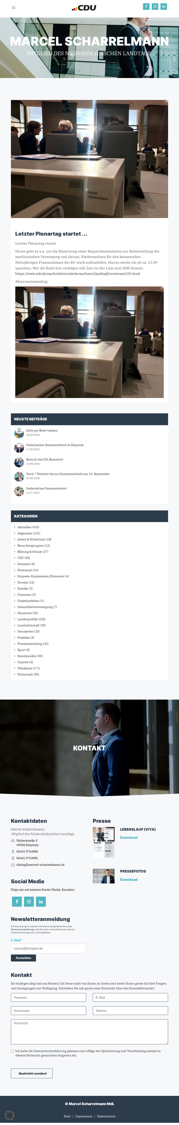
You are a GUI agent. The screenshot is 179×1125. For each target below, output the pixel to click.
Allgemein (24, 533)
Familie (22, 588)
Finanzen (24, 595)
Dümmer (23, 564)
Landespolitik (27, 619)
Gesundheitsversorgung (35, 607)
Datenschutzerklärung (22, 929)
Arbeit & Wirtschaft (31, 539)
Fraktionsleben (28, 601)
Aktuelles (24, 527)
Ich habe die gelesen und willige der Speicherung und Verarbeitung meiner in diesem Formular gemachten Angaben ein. (88, 1053)
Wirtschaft (25, 674)
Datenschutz (106, 1116)
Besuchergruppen (30, 545)
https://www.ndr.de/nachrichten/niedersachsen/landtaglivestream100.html (77, 273)
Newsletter (25, 631)
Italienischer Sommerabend (46, 488)
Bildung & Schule (29, 552)
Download (129, 837)
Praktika (23, 638)
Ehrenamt (24, 570)
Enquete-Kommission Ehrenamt (40, 576)
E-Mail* (16, 940)
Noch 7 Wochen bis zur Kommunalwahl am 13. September (68, 474)
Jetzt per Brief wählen (42, 430)
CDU (20, 558)
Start (67, 1116)
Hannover (24, 613)
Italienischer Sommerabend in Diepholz (55, 445)
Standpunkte (26, 656)
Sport (21, 650)
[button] (9, 1115)
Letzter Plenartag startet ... (51, 234)
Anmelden (23, 958)
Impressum (84, 1116)
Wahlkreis (24, 668)
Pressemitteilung (29, 644)
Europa (22, 582)
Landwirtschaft (28, 625)
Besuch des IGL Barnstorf (44, 459)
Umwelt (23, 662)
